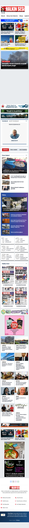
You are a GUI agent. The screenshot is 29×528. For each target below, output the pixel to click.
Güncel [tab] (5, 149)
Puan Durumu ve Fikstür (22, 501)
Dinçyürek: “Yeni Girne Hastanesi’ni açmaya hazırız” (7, 364)
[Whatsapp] (18, 481)
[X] (13, 481)
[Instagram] (16, 481)
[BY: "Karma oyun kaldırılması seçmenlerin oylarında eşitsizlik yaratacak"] (7, 391)
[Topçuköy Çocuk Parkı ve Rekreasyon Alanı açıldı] (21, 340)
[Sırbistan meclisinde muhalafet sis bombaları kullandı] (6, 215)
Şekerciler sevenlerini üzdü (9, 257)
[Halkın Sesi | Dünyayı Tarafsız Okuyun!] (13, 9)
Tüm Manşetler (5, 504)
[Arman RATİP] (14, 134)
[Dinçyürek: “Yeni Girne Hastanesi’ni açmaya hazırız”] (7, 357)
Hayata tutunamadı (8, 241)
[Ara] (2, 13)
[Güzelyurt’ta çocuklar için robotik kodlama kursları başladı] (21, 376)
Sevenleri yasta (22, 241)
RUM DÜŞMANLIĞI (14, 124)
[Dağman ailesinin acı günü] (21, 391)
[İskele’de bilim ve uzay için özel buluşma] (7, 408)
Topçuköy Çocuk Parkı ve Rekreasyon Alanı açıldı (21, 348)
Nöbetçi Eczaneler (7, 497)
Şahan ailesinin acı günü (10, 249)
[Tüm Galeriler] (26, 155)
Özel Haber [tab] (13, 149)
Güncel (3, 16)
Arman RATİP (14, 140)
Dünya (21, 16)
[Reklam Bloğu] (14, 20)
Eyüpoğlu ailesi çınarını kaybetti (23, 249)
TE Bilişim (18, 520)
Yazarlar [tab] (5, 121)
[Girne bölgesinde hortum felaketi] (6, 182)
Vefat (7, 247)
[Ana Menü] (4, 13)
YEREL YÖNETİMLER (20, 345)
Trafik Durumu (5, 501)
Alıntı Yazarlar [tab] (14, 121)
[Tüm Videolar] (26, 195)
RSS (4, 514)
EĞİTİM (18, 381)
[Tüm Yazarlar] (26, 121)
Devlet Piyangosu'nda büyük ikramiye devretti (24, 257)
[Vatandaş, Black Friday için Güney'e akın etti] (6, 226)
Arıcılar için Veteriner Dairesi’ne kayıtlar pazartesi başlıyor (7, 383)
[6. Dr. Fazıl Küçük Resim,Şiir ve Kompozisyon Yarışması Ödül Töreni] (6, 176)
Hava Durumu (20, 497)
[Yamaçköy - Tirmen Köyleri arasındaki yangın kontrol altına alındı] (7, 340)
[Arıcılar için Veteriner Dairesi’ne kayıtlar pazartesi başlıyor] (7, 376)
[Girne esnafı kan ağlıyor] (6, 232)
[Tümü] (26, 263)
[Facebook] (11, 481)
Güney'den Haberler (12, 16)
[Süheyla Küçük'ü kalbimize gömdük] (6, 188)
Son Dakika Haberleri (21, 504)
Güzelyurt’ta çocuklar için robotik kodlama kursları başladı (21, 383)
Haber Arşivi (5, 507)
